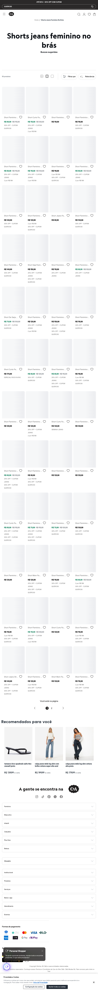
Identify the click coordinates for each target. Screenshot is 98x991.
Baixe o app (8, 898)
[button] (79, 14)
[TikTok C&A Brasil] (42, 797)
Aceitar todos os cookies (57, 987)
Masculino (7, 815)
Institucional (8, 872)
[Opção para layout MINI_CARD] (41, 76)
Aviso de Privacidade (40, 982)
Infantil (6, 823)
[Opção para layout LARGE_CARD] (52, 76)
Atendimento (8, 906)
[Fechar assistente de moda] (42, 951)
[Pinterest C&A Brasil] (49, 797)
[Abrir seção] (53, 806)
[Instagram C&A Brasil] (36, 797)
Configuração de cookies (34, 987)
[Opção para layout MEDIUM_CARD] (47, 76)
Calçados (7, 832)
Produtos (7, 881)
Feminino (7, 806)
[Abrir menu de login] (84, 14)
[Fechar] (94, 982)
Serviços (7, 889)
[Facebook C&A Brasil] (61, 797)
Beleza (6, 848)
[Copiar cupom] (92, 6)
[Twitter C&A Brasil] (55, 797)
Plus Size (7, 840)
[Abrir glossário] (52, 861)
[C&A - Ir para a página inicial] (11, 14)
